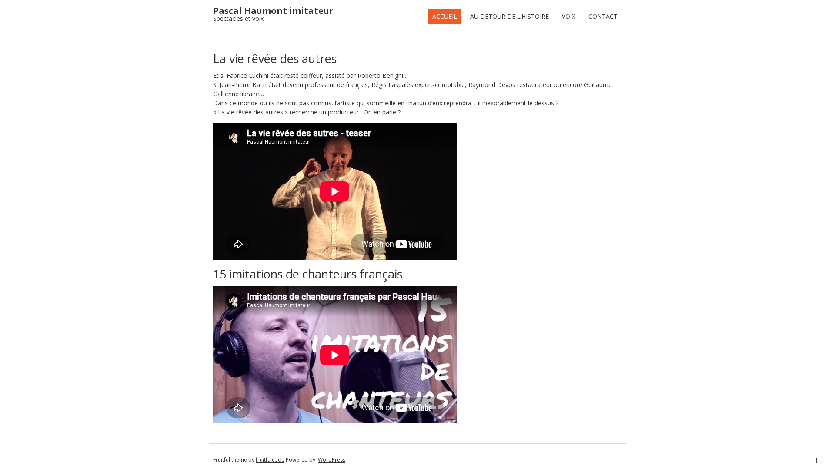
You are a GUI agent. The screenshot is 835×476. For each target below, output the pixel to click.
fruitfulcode (270, 459)
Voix (568, 16)
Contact (603, 16)
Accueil (444, 16)
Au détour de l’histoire (509, 16)
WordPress (331, 459)
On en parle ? (382, 112)
